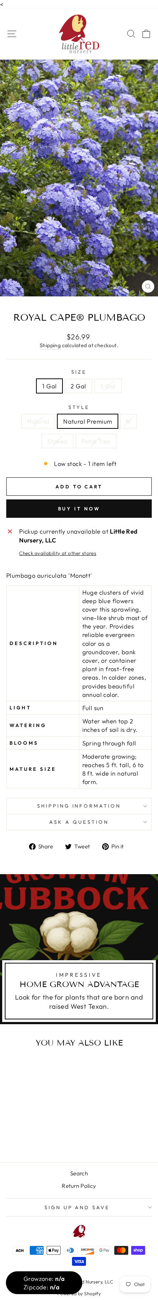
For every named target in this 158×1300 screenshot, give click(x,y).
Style (79, 407)
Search (79, 1173)
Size (79, 372)
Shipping (50, 345)
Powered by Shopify (79, 1293)
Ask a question (79, 822)
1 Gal (49, 386)
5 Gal (108, 386)
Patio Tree (96, 441)
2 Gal (78, 386)
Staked (57, 441)
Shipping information (79, 806)
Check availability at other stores (57, 553)
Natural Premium (87, 421)
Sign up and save (77, 1207)
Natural (38, 421)
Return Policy (79, 1185)
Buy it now (79, 509)
